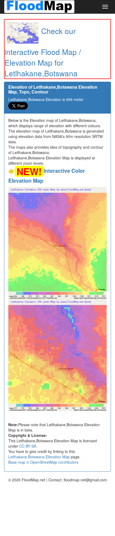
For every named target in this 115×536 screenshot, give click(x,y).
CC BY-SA (27, 446)
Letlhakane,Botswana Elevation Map (39, 456)
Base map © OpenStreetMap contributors (43, 462)
